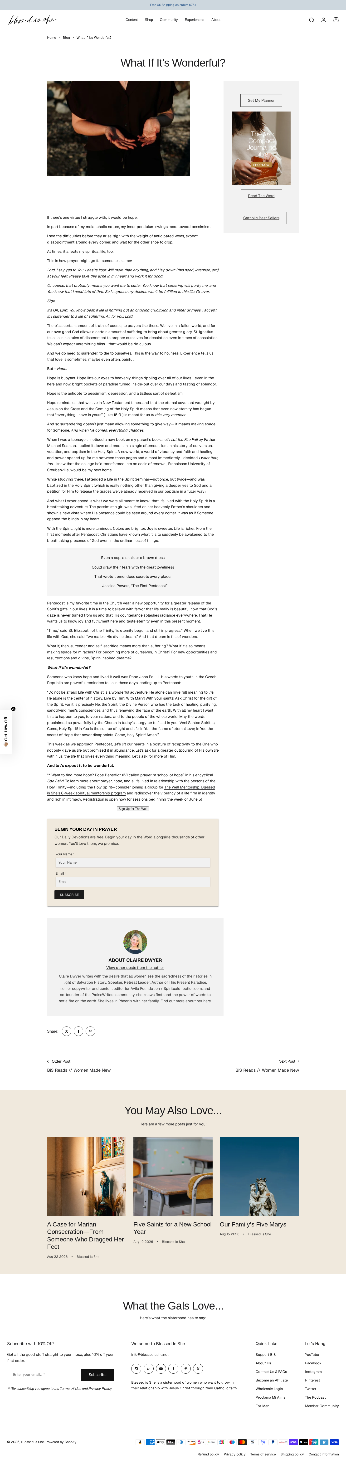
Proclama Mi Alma (270, 1397)
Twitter (311, 1388)
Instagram (313, 1371)
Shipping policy (292, 1454)
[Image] (261, 148)
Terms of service (263, 1454)
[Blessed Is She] (32, 20)
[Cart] (336, 20)
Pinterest (312, 1380)
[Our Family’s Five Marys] (259, 1176)
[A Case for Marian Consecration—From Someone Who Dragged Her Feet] (86, 1176)
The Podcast (315, 1397)
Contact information (324, 1454)
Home (51, 37)
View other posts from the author (135, 967)
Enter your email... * (29, 1374)
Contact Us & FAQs (271, 1371)
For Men (262, 1406)
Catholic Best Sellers (261, 217)
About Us (263, 1363)
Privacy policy (235, 1454)
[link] (66, 1031)
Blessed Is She (32, 1442)
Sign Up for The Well (133, 809)
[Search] (311, 20)
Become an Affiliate (272, 1380)
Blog (66, 37)
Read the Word (261, 195)
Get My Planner (261, 100)
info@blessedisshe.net (150, 1354)
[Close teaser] (13, 708)
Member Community (322, 1406)
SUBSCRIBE (69, 895)
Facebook (313, 1363)
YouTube (312, 1354)
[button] (6, 732)
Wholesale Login (269, 1388)
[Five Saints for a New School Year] (173, 1176)
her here (204, 1000)
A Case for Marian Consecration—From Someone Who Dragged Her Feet (85, 1235)
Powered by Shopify (61, 1442)
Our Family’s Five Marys (253, 1224)
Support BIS (266, 1354)
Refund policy (208, 1454)
